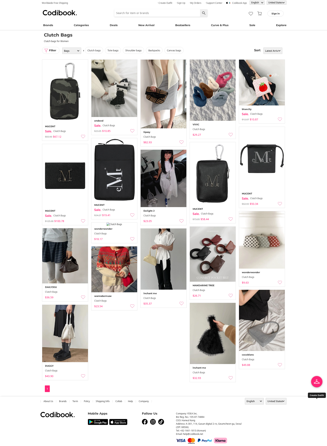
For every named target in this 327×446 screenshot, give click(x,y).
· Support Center (213, 3)
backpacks (154, 50)
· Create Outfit (164, 3)
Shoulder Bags (133, 50)
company (144, 401)
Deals (114, 25)
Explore (281, 25)
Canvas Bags (174, 50)
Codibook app (239, 3)
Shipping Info (103, 401)
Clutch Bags (94, 50)
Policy (87, 401)
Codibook (60, 12)
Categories (81, 25)
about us (48, 401)
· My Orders (195, 3)
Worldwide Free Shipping (55, 3)
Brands (48, 25)
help (130, 401)
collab (118, 401)
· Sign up (180, 3)
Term (75, 401)
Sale (252, 25)
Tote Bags (112, 50)
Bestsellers (182, 25)
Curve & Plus (219, 25)
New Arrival (146, 25)
